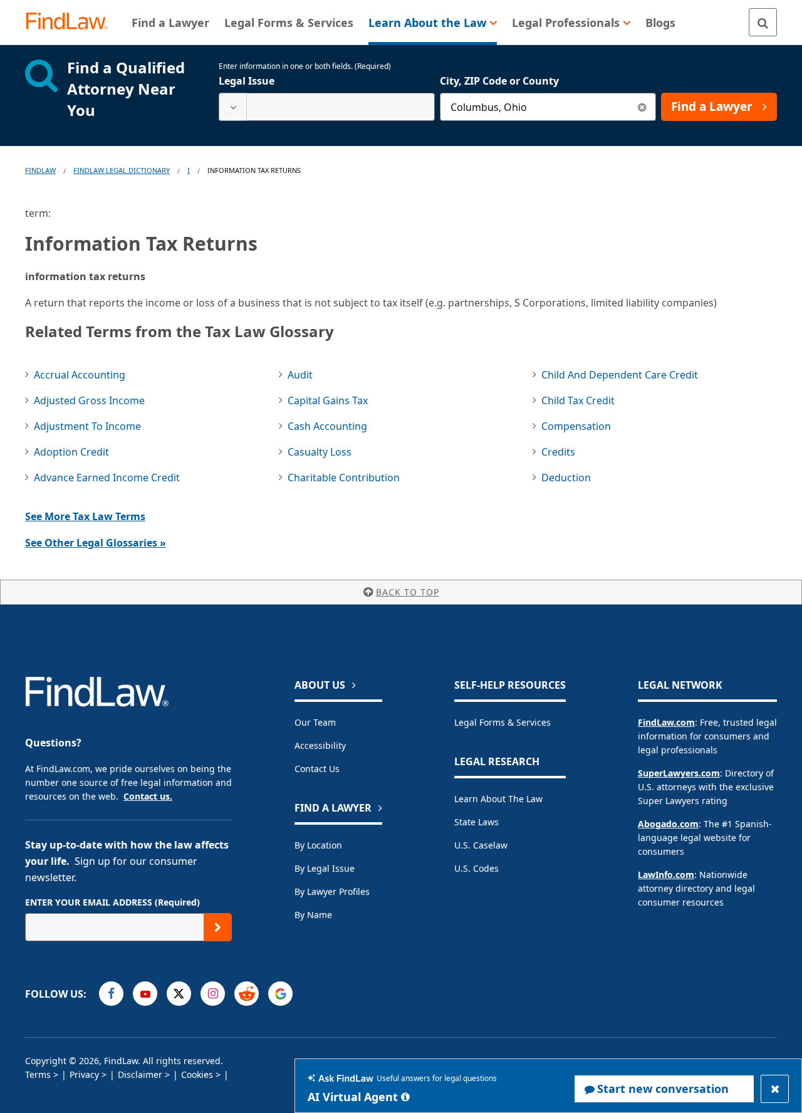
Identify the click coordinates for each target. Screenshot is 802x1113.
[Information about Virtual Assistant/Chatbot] (405, 1097)
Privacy (84, 1074)
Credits (558, 452)
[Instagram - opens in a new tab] (212, 993)
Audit (300, 375)
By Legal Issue (324, 868)
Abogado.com (668, 824)
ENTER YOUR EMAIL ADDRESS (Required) (112, 902)
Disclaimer (140, 1074)
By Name (313, 915)
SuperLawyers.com (679, 773)
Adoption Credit (71, 452)
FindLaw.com (666, 722)
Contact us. (147, 796)
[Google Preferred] (280, 993)
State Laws (476, 822)
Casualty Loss (320, 452)
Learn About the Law (498, 799)
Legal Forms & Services (502, 722)
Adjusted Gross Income (89, 400)
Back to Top (407, 592)
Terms (38, 1074)
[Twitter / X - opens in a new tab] (179, 993)
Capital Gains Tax (328, 400)
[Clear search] (642, 107)
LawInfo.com (666, 874)
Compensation (576, 426)
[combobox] (327, 107)
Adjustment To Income (87, 426)
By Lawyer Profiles (332, 891)
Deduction (566, 477)
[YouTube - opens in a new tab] (145, 993)
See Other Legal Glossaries (95, 543)
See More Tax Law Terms (85, 516)
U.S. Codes (476, 868)
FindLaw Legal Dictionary (121, 170)
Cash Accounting (327, 426)
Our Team (315, 722)
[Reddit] (246, 993)
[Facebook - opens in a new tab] (111, 993)
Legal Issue (246, 81)
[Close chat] (775, 1089)
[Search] (763, 22)
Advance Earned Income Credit (107, 477)
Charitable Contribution (344, 477)
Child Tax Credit (578, 400)
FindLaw (40, 170)
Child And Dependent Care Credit (619, 375)
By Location (318, 845)
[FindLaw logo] (72, 22)
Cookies (197, 1074)
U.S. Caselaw (481, 845)
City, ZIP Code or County (499, 81)
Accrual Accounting (79, 375)
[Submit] (218, 927)
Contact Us (317, 769)
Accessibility (320, 745)
